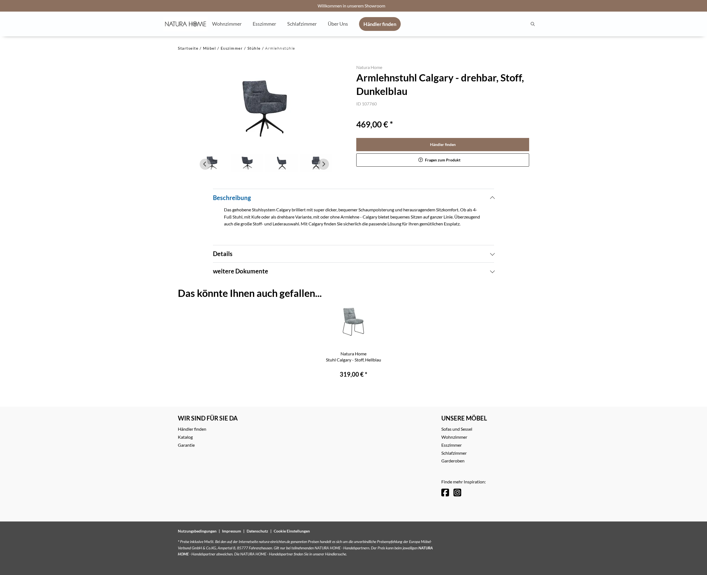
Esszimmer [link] (451, 445)
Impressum (231, 531)
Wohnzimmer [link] (454, 437)
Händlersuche (335, 554)
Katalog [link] (185, 437)
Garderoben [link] (453, 460)
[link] (227, 24)
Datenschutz (257, 531)
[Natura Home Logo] (185, 24)
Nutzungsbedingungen (197, 531)
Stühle (254, 48)
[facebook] (445, 492)
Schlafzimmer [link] (454, 453)
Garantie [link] (186, 445)
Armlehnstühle (280, 48)
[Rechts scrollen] (323, 164)
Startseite (188, 48)
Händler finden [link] (443, 144)
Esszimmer (232, 48)
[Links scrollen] (205, 164)
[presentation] (532, 24)
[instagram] (457, 492)
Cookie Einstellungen (292, 531)
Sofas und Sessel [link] (456, 429)
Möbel (209, 48)
